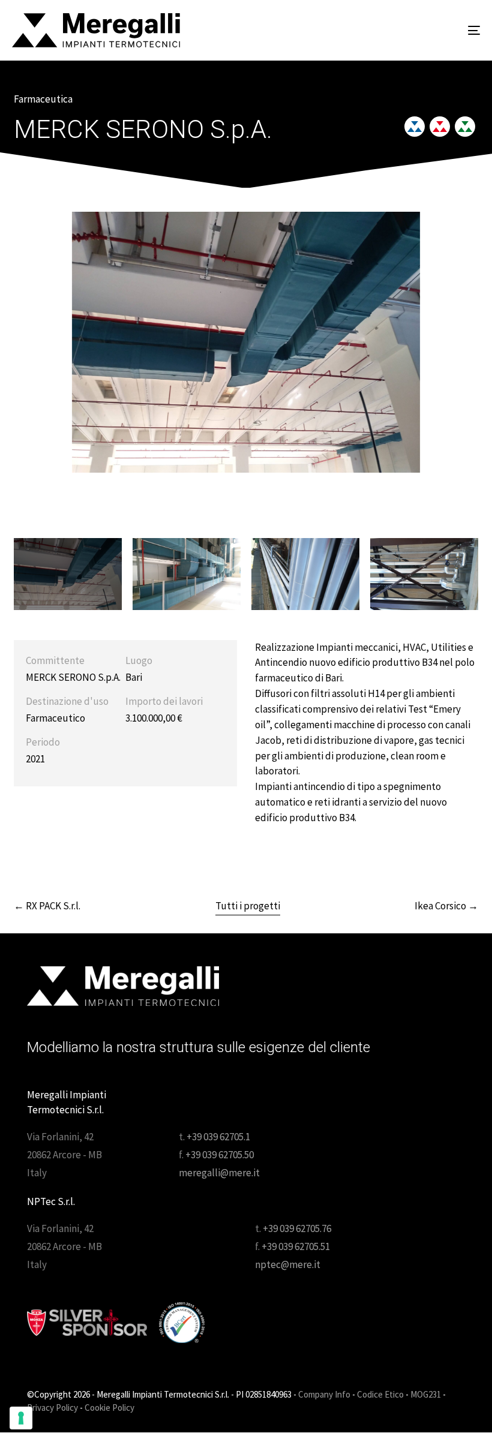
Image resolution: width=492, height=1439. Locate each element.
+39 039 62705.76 (297, 1228)
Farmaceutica (43, 99)
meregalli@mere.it (219, 1172)
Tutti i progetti (247, 905)
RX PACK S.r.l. (47, 905)
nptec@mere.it (287, 1264)
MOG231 (425, 1394)
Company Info (324, 1394)
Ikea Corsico (446, 905)
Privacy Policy (52, 1407)
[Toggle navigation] (402, 30)
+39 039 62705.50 (219, 1154)
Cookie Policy (109, 1407)
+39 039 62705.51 (296, 1246)
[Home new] (123, 986)
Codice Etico (380, 1394)
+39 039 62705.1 (218, 1136)
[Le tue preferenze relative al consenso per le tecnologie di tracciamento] (21, 1418)
